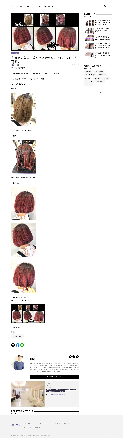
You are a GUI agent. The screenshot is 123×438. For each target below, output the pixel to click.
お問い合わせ (36, 435)
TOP (21, 6)
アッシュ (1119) (99, 71)
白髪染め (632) (102, 75)
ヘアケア (34, 6)
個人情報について (15, 435)
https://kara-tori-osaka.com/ (56, 394)
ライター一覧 (27, 427)
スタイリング (42, 6)
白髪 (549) (87, 78)
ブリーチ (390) (100, 81)
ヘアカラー (27, 6)
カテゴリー (27, 423)
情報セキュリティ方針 (26, 435)
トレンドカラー (18, 336)
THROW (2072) (88, 71)
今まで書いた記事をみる (54, 376)
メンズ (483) (106, 78)
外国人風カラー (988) (90, 75)
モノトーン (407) (89, 81)
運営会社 (37, 427)
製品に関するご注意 (45, 435)
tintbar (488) (97, 78)
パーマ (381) (88, 84)
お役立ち (50, 6)
